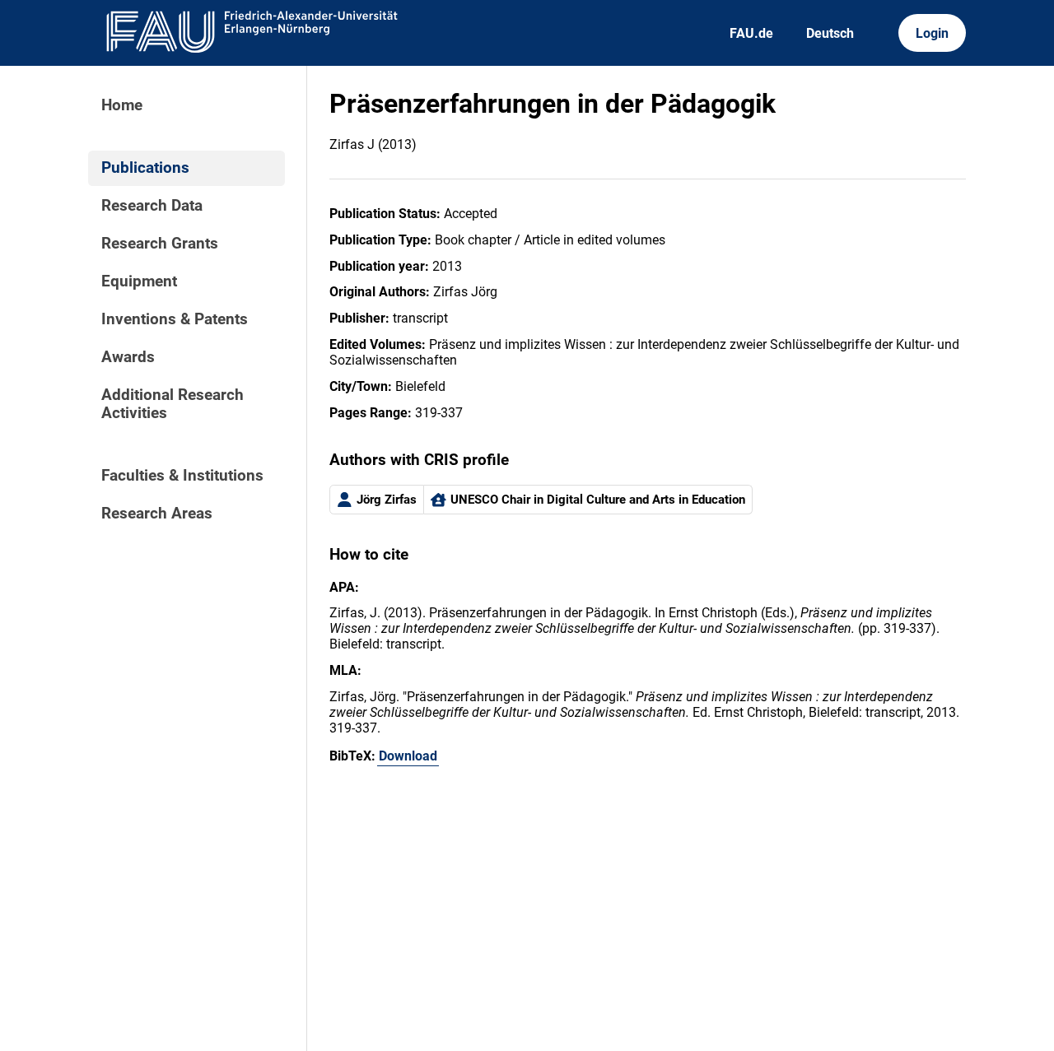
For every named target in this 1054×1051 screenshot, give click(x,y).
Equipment (139, 281)
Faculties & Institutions (182, 476)
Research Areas (156, 514)
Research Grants (159, 244)
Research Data (152, 206)
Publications (145, 168)
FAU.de (751, 33)
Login (932, 33)
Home (121, 105)
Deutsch (830, 33)
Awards (128, 357)
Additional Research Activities (172, 404)
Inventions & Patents (174, 319)
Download (408, 756)
